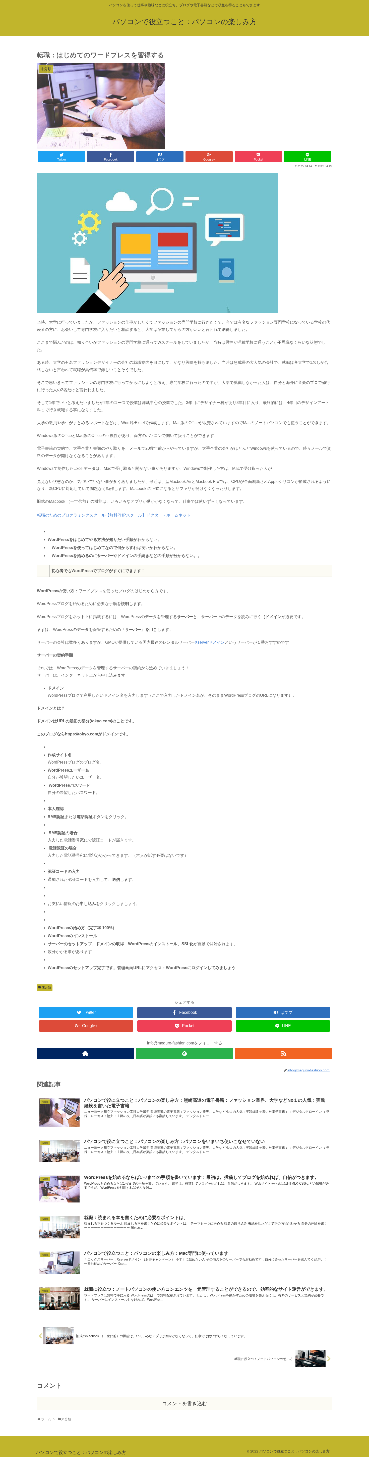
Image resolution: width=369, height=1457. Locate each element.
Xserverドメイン (210, 642)
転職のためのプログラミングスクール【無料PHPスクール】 (91, 515)
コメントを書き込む (184, 1403)
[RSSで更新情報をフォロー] (283, 1053)
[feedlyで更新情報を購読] (184, 1053)
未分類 (46, 987)
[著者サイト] (85, 1053)
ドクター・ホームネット (168, 515)
